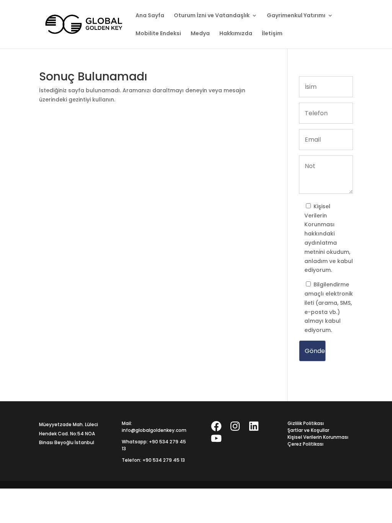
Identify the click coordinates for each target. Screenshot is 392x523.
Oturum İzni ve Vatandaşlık (212, 16)
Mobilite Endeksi (158, 34)
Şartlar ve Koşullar (308, 430)
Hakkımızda (235, 34)
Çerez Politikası (305, 444)
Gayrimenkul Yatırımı (296, 16)
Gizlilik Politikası (305, 423)
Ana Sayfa (150, 16)
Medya (200, 34)
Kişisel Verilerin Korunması (319, 216)
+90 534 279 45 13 (163, 460)
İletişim (272, 34)
